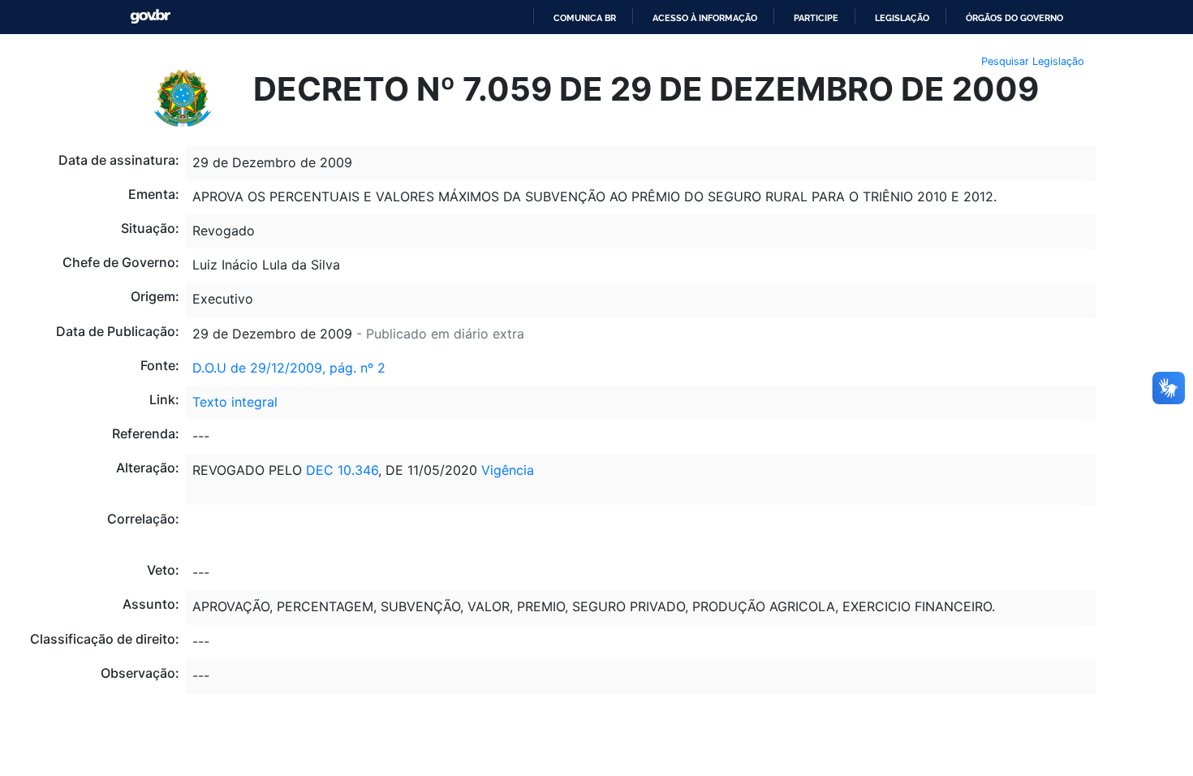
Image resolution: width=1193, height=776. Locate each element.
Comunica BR (584, 18)
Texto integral (235, 402)
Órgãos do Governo (1014, 18)
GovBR (150, 16)
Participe (816, 18)
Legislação (902, 18)
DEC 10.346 (342, 470)
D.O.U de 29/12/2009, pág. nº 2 (288, 368)
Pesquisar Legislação (1032, 61)
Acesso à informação (704, 18)
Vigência (507, 470)
